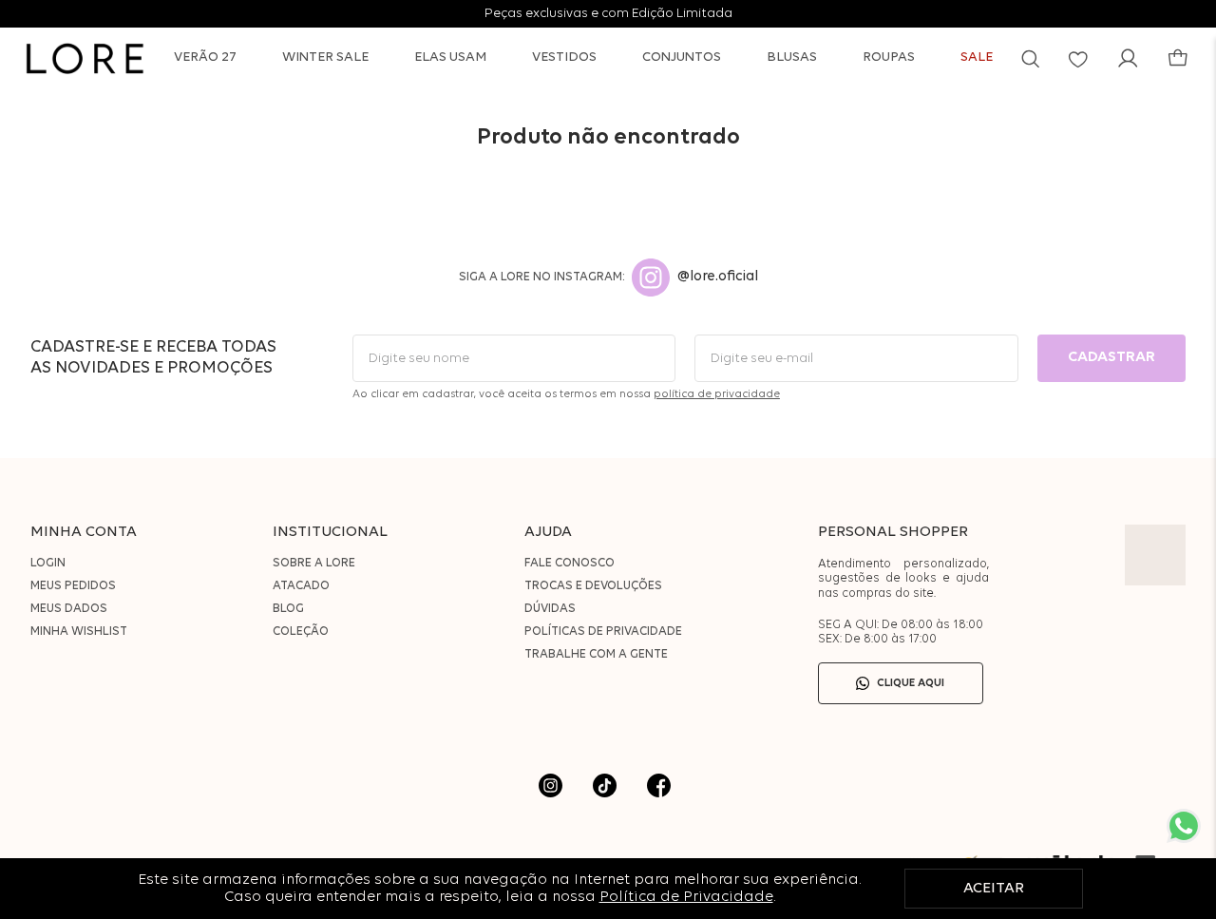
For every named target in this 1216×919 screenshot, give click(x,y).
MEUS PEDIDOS (73, 586)
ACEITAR (993, 888)
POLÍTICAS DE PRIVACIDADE (603, 631)
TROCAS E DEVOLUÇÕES (593, 586)
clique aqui (910, 683)
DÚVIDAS (550, 609)
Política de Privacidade (686, 897)
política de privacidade (717, 394)
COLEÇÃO (301, 631)
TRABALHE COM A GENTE (596, 654)
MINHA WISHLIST (78, 631)
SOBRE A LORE (314, 563)
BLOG (288, 609)
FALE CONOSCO (569, 563)
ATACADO (301, 586)
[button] (1030, 58)
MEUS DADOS (68, 609)
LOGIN (48, 563)
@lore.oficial (717, 277)
